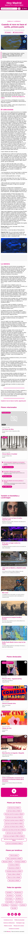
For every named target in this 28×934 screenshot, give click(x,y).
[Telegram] (12, 914)
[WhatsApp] (8, 914)
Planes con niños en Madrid (14, 877)
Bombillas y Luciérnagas (14, 21)
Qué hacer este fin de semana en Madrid (14, 814)
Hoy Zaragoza (9, 898)
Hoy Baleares (19, 898)
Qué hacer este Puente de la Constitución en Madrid (14, 840)
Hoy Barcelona (18, 892)
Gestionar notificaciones (9, 922)
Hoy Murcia (22, 905)
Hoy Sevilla (18, 895)
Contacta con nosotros (14, 928)
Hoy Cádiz (14, 908)
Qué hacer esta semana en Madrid (14, 817)
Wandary (9, 931)
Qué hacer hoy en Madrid (14, 807)
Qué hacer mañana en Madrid (14, 810)
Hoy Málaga (5, 905)
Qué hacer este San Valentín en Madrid (14, 823)
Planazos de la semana (19, 925)
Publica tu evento (8, 925)
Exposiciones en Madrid (14, 867)
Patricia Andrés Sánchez (19, 30)
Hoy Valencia (10, 895)
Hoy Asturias (14, 905)
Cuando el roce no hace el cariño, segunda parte (13, 401)
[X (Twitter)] (19, 914)
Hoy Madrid (9, 892)
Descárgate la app (20, 922)
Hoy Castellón (9, 901)
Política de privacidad (19, 919)
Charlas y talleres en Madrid (14, 874)
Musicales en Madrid (7, 861)
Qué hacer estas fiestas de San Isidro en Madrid (14, 829)
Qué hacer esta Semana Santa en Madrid (14, 826)
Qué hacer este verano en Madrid (14, 832)
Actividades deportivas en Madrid (14, 871)
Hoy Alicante (19, 901)
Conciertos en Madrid (14, 864)
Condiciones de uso (8, 919)
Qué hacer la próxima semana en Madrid (14, 820)
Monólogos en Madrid (20, 861)
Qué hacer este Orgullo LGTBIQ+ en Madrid (14, 836)
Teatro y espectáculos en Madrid (14, 858)
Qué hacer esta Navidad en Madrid (14, 843)
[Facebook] (15, 914)
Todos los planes (14, 855)
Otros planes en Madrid (14, 880)
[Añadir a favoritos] (25, 36)
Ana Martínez (24, 48)
